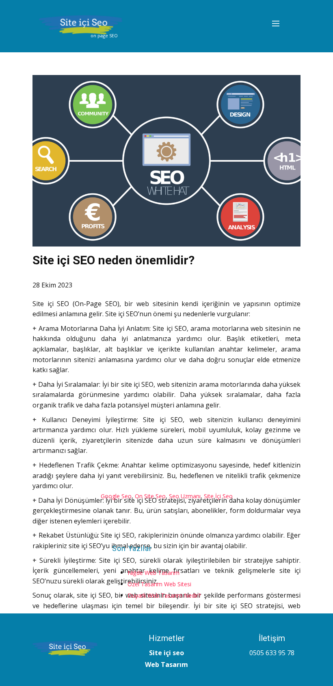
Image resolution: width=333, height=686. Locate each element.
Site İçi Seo (218, 496)
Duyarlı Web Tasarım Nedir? (164, 595)
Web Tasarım (166, 664)
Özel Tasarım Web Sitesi (159, 584)
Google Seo (116, 496)
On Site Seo (150, 496)
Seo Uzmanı (185, 496)
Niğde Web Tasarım (153, 573)
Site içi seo (166, 652)
